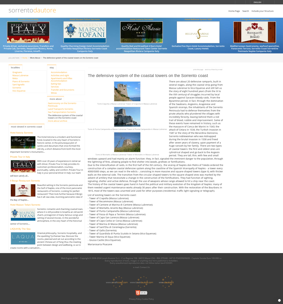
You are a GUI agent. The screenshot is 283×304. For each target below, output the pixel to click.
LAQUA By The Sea (20, 229)
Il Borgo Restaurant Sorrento (254, 19)
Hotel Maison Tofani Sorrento (85, 19)
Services (55, 87)
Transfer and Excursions (62, 90)
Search (245, 11)
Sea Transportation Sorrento (62, 112)
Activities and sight (60, 75)
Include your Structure (263, 11)
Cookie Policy (148, 299)
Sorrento (16, 87)
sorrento (32, 10)
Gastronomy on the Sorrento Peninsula (62, 104)
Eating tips (56, 84)
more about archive (57, 120)
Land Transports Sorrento (60, 108)
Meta (15, 78)
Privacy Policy (135, 299)
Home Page (234, 11)
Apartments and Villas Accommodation (61, 79)
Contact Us (145, 267)
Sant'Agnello (18, 84)
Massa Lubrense (20, 75)
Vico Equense (18, 91)
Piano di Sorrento (20, 81)
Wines (54, 93)
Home (24, 58)
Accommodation (59, 72)
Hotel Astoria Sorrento (141, 19)
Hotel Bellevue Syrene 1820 (198, 19)
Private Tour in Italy (28, 19)
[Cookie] (279, 300)
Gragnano (17, 72)
